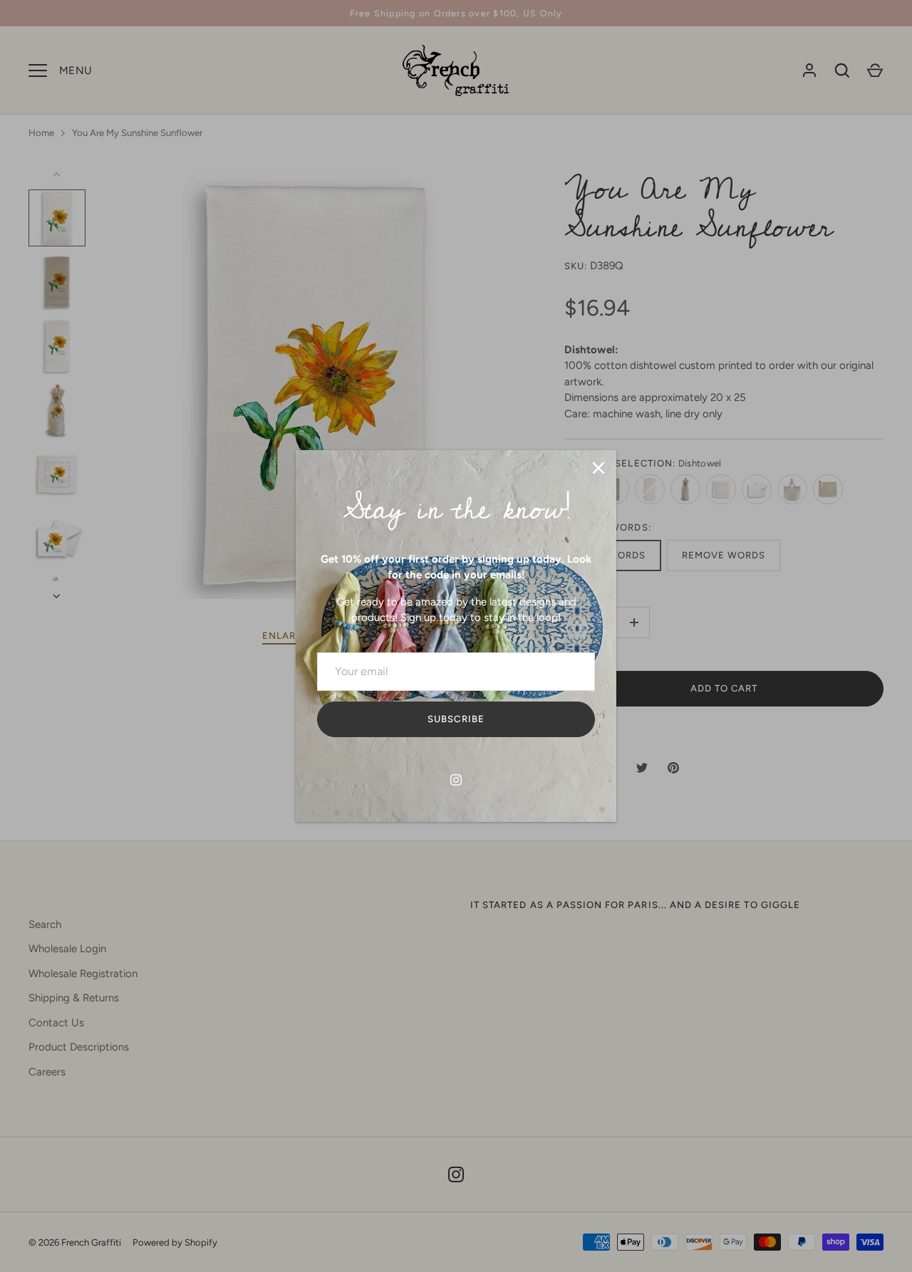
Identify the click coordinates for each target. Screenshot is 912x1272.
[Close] (598, 468)
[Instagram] (456, 780)
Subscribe (456, 719)
